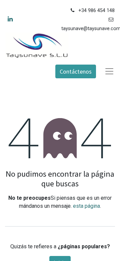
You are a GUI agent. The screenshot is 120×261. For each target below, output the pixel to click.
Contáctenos (76, 71)
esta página (86, 206)
